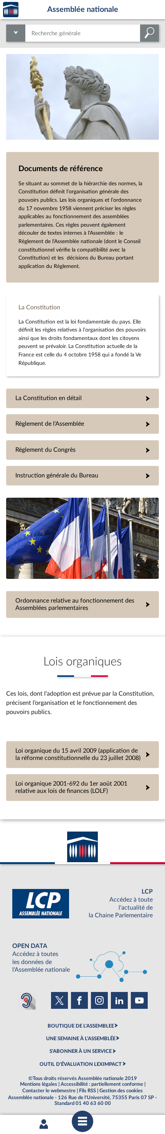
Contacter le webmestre (49, 1090)
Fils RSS (87, 1090)
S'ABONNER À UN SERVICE (81, 1051)
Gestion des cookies (121, 1090)
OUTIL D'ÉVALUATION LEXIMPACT (81, 1064)
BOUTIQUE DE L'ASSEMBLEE (81, 1026)
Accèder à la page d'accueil (10, 9)
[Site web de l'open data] (82, 958)
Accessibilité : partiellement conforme (102, 1084)
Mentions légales (38, 1084)
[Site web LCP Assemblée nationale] (82, 903)
